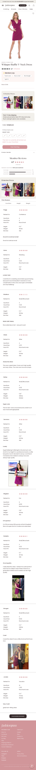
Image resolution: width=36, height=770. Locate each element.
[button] (18, 101)
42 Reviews (16, 69)
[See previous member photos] (4, 102)
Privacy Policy (20, 754)
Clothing (6, 9)
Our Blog (3, 738)
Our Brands (4, 734)
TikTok (2, 756)
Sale (31, 9)
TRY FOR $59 (23, 5)
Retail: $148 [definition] (5, 84)
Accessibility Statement (7, 744)
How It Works (23, 9)
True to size (8, 76)
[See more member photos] (32, 102)
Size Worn (8, 203)
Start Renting (15, 147)
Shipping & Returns (6, 742)
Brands (13, 9)
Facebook (3, 760)
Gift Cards (3, 736)
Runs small (17, 76)
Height (19, 203)
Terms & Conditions (22, 756)
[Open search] (29, 5)
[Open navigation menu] (2, 5)
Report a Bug (20, 738)
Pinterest (3, 758)
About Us (3, 732)
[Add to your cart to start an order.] (33, 5)
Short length (27, 76)
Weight (28, 203)
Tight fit (7, 79)
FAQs (2, 740)
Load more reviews (18, 716)
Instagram (4, 754)
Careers (19, 732)
